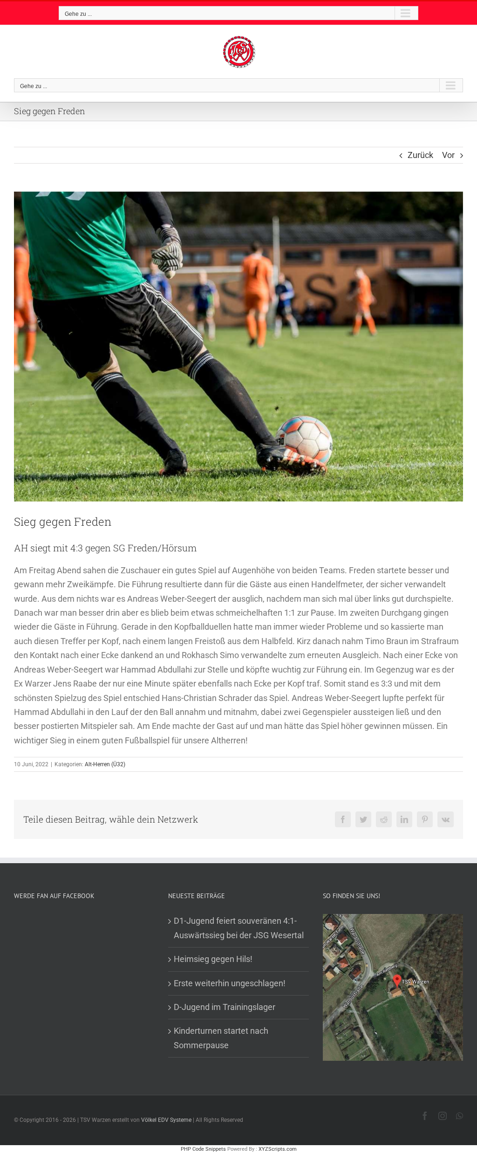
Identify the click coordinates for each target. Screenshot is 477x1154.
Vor (448, 155)
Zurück (420, 155)
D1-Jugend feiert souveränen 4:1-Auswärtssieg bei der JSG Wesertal (239, 928)
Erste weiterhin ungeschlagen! (230, 983)
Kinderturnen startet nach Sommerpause (221, 1038)
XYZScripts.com (278, 1149)
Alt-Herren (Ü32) (105, 764)
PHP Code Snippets (203, 1149)
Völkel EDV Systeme (166, 1120)
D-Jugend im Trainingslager (224, 1007)
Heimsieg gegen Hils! (213, 959)
